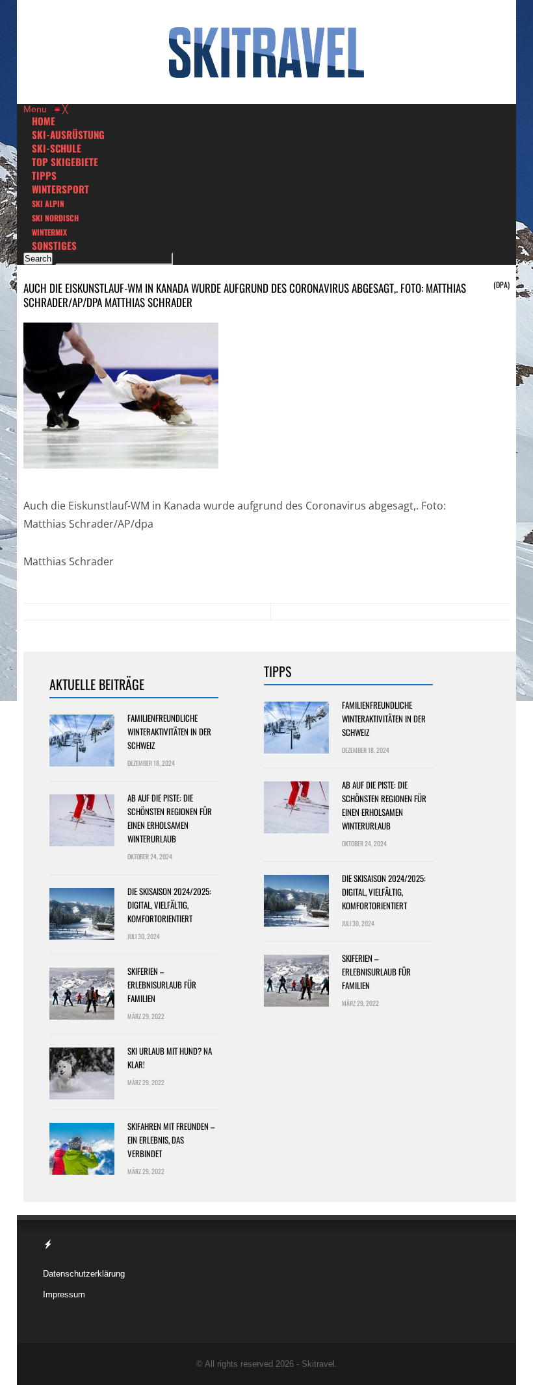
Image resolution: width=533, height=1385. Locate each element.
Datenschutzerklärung (84, 1274)
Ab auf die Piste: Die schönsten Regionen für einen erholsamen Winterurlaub (169, 818)
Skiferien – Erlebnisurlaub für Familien (161, 984)
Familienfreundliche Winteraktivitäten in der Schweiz (169, 731)
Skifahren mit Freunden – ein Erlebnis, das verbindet (170, 1140)
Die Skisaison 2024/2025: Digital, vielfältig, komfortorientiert (169, 905)
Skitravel (318, 1364)
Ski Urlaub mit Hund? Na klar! (169, 1057)
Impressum (64, 1294)
